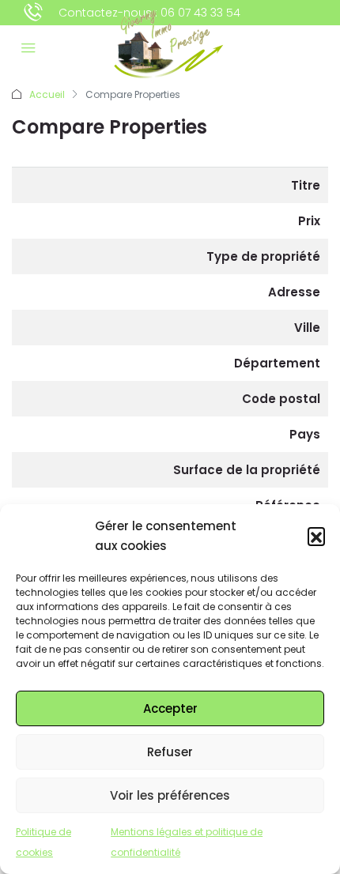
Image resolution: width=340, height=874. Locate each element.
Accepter (170, 708)
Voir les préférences (170, 795)
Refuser (170, 752)
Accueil (47, 94)
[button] (316, 536)
